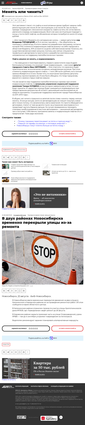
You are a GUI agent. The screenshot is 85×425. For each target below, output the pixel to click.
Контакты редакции (21, 386)
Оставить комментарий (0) (67, 328)
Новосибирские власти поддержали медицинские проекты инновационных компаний (23, 179)
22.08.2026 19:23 (7, 215)
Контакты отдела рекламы (39, 386)
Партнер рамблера (33, 417)
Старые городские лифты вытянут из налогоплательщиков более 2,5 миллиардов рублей (25, 166)
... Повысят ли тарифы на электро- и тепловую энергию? (41, 123)
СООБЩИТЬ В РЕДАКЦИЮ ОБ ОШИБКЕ (62, 386)
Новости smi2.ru (9, 209)
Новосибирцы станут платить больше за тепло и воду (40, 126)
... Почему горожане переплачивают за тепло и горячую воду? (44, 121)
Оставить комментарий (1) (67, 133)
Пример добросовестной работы (21, 171)
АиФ (31, 286)
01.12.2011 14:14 (6, 8)
